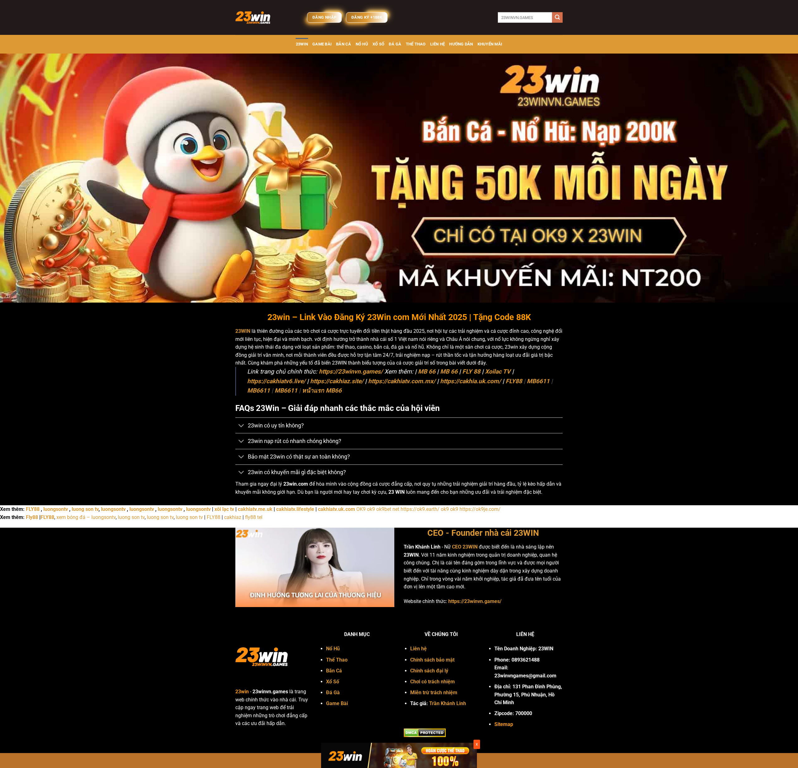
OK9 (361, 509)
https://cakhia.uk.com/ (470, 381)
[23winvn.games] (266, 17)
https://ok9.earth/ (420, 509)
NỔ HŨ (362, 44)
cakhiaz (232, 517)
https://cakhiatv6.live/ (276, 381)
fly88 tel (253, 517)
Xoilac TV (498, 371)
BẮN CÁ (343, 44)
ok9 (371, 509)
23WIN (302, 44)
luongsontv (55, 509)
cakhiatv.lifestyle (295, 509)
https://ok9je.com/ (480, 509)
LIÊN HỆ (437, 44)
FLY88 (514, 381)
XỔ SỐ (378, 44)
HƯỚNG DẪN (461, 44)
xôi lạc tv (224, 509)
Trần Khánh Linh (447, 703)
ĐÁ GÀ (395, 44)
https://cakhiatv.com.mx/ (401, 381)
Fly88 (32, 517)
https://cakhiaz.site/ (336, 381)
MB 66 (426, 371)
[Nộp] (557, 17)
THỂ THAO (416, 44)
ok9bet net (387, 509)
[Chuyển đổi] (241, 426)
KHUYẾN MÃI (490, 44)
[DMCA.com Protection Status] (425, 732)
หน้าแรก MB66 (322, 390)
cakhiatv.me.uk (255, 509)
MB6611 (538, 381)
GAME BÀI (322, 44)
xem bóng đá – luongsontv (86, 517)
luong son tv (85, 509)
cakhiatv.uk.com (336, 509)
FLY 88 (471, 371)
